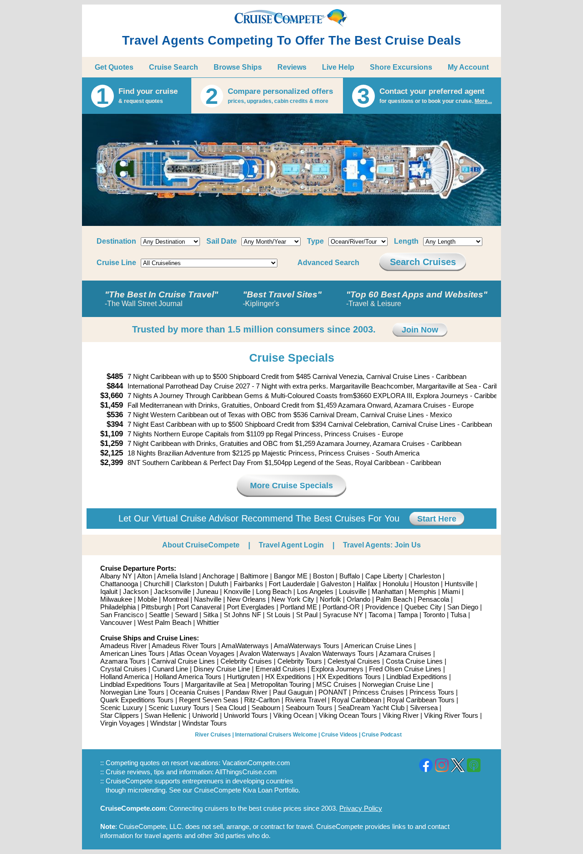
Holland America (124, 676)
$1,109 (111, 434)
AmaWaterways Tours (306, 645)
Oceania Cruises (195, 692)
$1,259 (111, 443)
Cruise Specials (291, 357)
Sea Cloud (230, 707)
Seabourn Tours (309, 707)
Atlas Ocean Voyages (202, 653)
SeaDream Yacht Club (371, 707)
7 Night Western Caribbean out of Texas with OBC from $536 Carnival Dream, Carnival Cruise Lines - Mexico (290, 415)
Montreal (176, 599)
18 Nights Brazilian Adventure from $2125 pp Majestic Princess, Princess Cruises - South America (273, 453)
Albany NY (116, 576)
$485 (115, 376)
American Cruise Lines (378, 645)
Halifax (367, 584)
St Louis (278, 615)
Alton (144, 576)
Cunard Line (170, 669)
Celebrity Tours (299, 661)
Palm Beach (394, 599)
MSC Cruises (336, 684)
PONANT (332, 692)
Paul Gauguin (293, 692)
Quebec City (423, 607)
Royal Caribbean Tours (421, 700)
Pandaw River (246, 692)
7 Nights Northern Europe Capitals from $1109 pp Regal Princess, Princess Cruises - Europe (265, 434)
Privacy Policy (360, 808)
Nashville (207, 599)
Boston (323, 576)
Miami (451, 591)
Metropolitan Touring (281, 684)
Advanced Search (328, 262)
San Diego (462, 607)
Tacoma (380, 615)
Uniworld (205, 715)
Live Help (338, 67)
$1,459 (111, 405)
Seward (186, 615)
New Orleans (246, 599)
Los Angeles (315, 591)
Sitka (210, 615)
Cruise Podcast (382, 734)
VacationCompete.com (256, 763)
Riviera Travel (305, 700)
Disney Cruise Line (222, 669)
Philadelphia (118, 607)
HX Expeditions (288, 676)
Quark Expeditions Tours (137, 700)
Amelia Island (177, 576)
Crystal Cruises (123, 669)
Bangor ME (290, 576)
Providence (382, 607)
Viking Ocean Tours (348, 715)
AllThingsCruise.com (246, 772)
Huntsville (459, 584)
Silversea (424, 707)
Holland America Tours (187, 676)
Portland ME (298, 607)
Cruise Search (173, 67)
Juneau (207, 591)
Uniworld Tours (246, 715)
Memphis (422, 591)
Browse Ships (238, 67)
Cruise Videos (339, 734)
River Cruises (213, 734)
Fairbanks (248, 584)
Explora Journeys (337, 669)
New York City (292, 599)
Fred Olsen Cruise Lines (405, 669)
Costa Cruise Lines (414, 661)
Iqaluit (109, 591)
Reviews (292, 67)
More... (483, 101)
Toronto (434, 615)
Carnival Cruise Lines (183, 661)
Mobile (147, 599)
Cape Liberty (384, 576)
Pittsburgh (156, 607)
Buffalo (349, 576)
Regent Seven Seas (209, 700)
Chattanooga (119, 584)
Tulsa (458, 615)
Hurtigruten (243, 676)
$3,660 (111, 395)
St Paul (306, 615)
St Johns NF (242, 615)
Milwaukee (116, 599)
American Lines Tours (132, 653)
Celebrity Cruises (246, 661)
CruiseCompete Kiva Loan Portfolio (246, 790)
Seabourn (265, 707)
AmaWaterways (245, 645)
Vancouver (116, 622)
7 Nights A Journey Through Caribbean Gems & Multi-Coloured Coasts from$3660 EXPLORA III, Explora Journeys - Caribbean (316, 395)
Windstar (163, 723)
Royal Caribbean (356, 700)
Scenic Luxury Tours (179, 707)
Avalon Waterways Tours (337, 653)
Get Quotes (114, 67)
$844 (115, 386)
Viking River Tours (451, 715)
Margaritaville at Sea (215, 684)
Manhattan (387, 591)
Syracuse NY (343, 615)
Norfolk (330, 599)
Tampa (408, 615)
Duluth (218, 584)
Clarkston (189, 584)
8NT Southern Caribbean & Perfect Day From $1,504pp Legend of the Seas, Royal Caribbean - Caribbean (284, 462)
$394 (115, 424)
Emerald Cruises (281, 669)
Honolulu (396, 584)
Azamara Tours (123, 661)
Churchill (156, 584)
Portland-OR (341, 607)
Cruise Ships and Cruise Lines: (149, 638)
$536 (115, 414)
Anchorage (218, 576)
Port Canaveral (199, 607)
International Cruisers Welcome (276, 734)
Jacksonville (172, 591)
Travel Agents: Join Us (382, 545)
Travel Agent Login (291, 545)
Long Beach (274, 591)
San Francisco (121, 615)
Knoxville (237, 591)
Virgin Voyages (122, 723)
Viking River (401, 715)
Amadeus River (123, 645)
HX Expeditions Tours (349, 676)
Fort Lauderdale (292, 584)
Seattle (159, 615)
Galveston (336, 584)
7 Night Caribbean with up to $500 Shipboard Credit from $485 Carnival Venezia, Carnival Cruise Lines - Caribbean (297, 376)
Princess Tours (431, 692)
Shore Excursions (401, 67)
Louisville (352, 591)
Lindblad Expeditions (416, 676)
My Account (468, 67)
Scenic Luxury (121, 707)
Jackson (135, 591)
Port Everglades (251, 607)
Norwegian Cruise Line (396, 684)
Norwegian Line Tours (132, 692)
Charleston (425, 576)
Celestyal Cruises (353, 661)
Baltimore (254, 576)
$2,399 (111, 462)
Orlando (358, 599)
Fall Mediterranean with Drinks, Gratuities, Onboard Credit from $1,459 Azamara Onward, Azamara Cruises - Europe (301, 405)
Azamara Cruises (405, 653)
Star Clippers (119, 715)
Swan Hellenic (165, 715)
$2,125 (111, 453)
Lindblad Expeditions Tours (139, 684)
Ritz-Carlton (262, 700)
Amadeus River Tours (184, 645)
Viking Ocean (293, 715)
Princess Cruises (378, 692)
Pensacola (433, 599)
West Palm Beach (164, 622)
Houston (426, 584)
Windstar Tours (204, 723)
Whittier (208, 622)
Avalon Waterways (267, 653)
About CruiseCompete (201, 545)
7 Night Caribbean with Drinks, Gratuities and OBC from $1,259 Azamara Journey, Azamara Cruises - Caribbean (294, 443)
